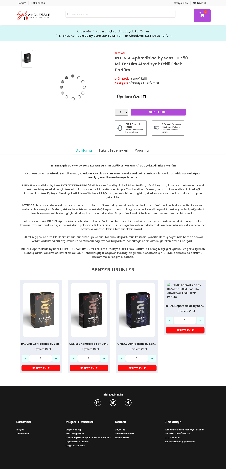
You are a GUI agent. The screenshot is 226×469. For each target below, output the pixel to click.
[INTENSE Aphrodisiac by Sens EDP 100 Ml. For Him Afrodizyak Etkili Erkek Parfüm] (185, 291)
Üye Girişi (182, 3)
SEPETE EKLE (41, 368)
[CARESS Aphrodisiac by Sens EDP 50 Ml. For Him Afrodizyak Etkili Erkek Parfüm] (137, 310)
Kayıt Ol (201, 3)
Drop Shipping (73, 429)
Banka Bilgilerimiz (124, 433)
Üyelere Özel (129, 96)
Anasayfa (84, 31)
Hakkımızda (38, 3)
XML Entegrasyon (75, 433)
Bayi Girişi (120, 429)
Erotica (120, 53)
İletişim (22, 3)
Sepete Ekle (158, 112)
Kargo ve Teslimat (75, 445)
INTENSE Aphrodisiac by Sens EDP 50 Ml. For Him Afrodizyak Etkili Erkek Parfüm (115, 36)
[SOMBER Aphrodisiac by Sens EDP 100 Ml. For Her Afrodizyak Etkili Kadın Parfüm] (89, 310)
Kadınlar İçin (105, 31)
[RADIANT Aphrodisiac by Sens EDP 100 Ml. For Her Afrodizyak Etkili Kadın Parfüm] (41, 310)
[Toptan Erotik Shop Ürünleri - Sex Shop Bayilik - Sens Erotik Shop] (39, 15)
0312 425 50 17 (172, 437)
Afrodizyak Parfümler (133, 31)
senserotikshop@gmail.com (180, 441)
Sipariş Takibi (122, 437)
